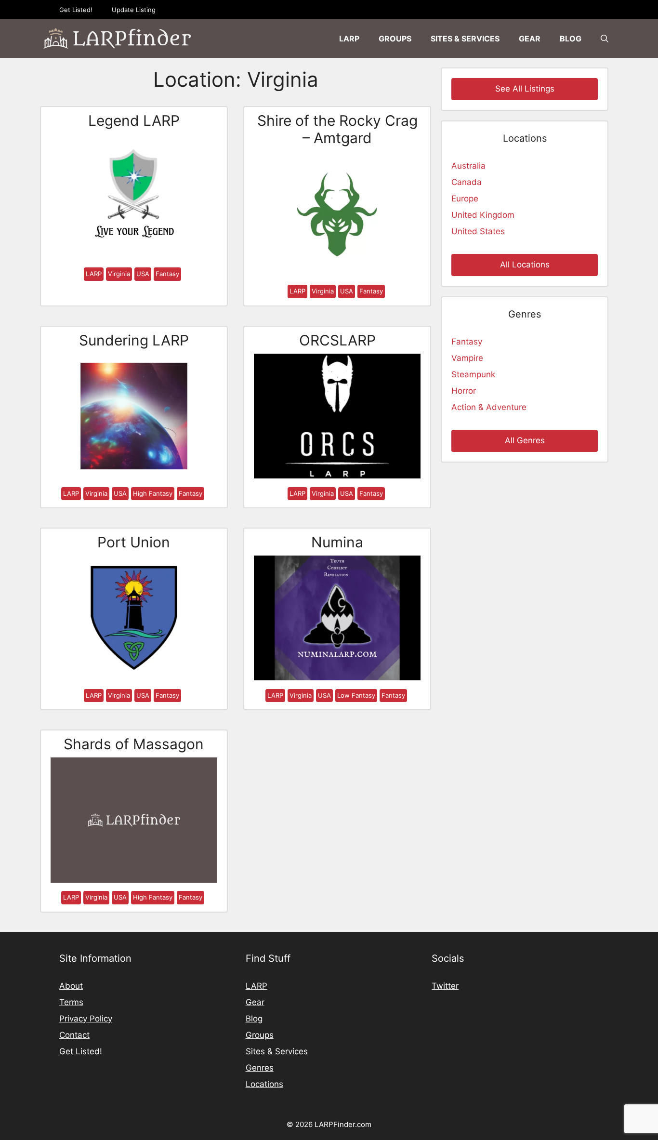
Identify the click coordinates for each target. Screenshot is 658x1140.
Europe (464, 198)
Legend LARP (134, 120)
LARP (349, 38)
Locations (264, 1084)
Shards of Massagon (134, 744)
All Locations (525, 264)
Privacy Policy (85, 1018)
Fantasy (167, 274)
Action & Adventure (488, 407)
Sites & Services (465, 38)
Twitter (445, 986)
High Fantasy (152, 493)
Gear (529, 38)
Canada (466, 182)
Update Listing (134, 9)
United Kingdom (482, 215)
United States (478, 231)
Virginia (119, 274)
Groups (395, 38)
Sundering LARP (134, 340)
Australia (468, 166)
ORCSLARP (337, 340)
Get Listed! (75, 9)
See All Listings (524, 88)
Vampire (467, 358)
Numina (337, 542)
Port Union (133, 542)
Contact (74, 1035)
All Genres (525, 440)
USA (142, 274)
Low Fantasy (356, 695)
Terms (71, 1002)
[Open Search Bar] (604, 38)
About (71, 986)
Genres (260, 1068)
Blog (570, 38)
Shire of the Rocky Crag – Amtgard (337, 129)
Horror (463, 391)
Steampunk (473, 374)
